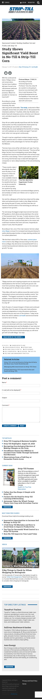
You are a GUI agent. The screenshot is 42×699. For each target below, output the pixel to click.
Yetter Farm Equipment (14, 577)
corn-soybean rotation (12, 347)
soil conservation (10, 351)
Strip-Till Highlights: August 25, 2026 (19, 444)
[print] (10, 73)
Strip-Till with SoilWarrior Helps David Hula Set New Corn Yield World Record (20, 363)
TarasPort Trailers (12, 609)
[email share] (6, 73)
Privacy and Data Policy (29, 681)
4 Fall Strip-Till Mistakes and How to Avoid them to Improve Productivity (19, 526)
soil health (22, 315)
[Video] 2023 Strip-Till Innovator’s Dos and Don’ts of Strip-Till (19, 370)
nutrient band (27, 347)
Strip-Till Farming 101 (25, 67)
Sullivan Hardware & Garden (17, 627)
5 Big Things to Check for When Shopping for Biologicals (17, 571)
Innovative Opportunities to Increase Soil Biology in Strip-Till (21, 521)
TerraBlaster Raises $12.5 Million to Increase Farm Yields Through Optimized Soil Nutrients (21, 453)
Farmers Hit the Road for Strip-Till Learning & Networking (18, 498)
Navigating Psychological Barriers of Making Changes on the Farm (19, 447)
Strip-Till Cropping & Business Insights (20, 441)
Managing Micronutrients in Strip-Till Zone (20, 367)
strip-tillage (5, 231)
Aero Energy (10, 645)
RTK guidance (29, 349)
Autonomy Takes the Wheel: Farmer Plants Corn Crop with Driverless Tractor (21, 502)
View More (7, 507)
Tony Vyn (33, 351)
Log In (24, 2)
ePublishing (14, 694)
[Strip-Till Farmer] (9, 477)
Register (31, 2)
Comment (5, 405)
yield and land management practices (16, 353)
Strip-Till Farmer (26, 468)
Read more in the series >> (13, 337)
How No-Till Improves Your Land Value (20, 534)
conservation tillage (18, 345)
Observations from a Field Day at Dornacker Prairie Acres (18, 458)
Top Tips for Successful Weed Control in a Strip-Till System (21, 530)
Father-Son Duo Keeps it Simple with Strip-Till (19, 493)
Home (24, 684)
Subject (4, 398)
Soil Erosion (23, 351)
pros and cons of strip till (13, 349)
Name (4, 382)
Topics (6, 2)
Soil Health (35, 67)
